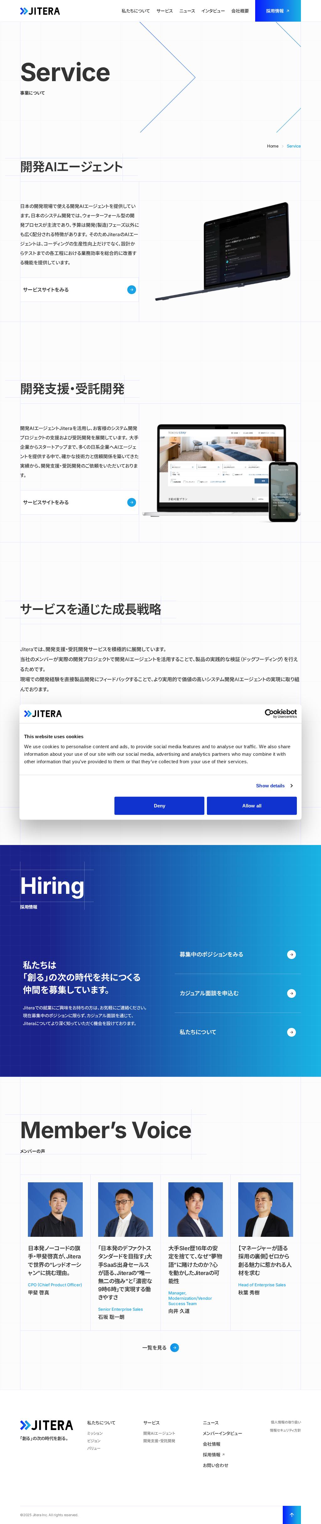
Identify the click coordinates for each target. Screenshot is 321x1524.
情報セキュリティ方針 (285, 1430)
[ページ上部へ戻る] (292, 1515)
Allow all (251, 805)
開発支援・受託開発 (159, 1440)
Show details (270, 785)
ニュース (187, 10)
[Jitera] (40, 11)
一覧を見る (154, 1348)
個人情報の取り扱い (286, 1422)
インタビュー (213, 10)
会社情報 (211, 1444)
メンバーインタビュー (222, 1433)
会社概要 (240, 10)
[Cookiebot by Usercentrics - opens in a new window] (269, 713)
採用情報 (275, 10)
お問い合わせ (215, 1465)
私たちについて (136, 10)
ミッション (95, 1433)
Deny (159, 805)
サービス (164, 10)
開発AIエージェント (159, 1433)
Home (273, 145)
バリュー (94, 1448)
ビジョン (94, 1440)
